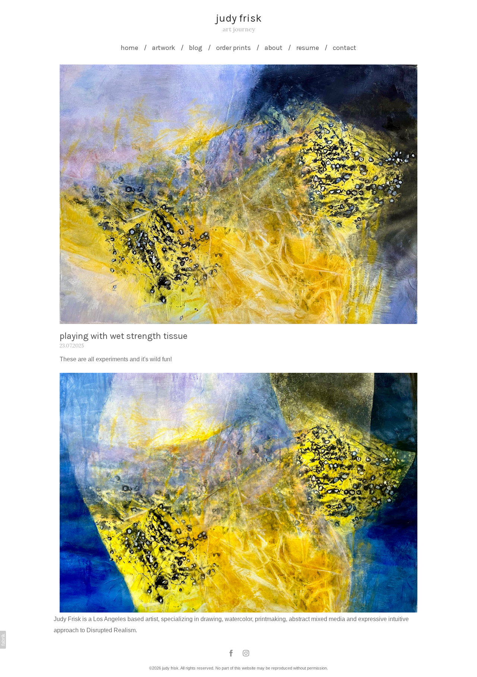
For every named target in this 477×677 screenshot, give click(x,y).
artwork (163, 48)
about (273, 48)
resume (307, 48)
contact (344, 48)
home (129, 48)
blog (195, 48)
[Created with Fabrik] (3, 640)
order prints (233, 48)
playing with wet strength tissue (123, 336)
